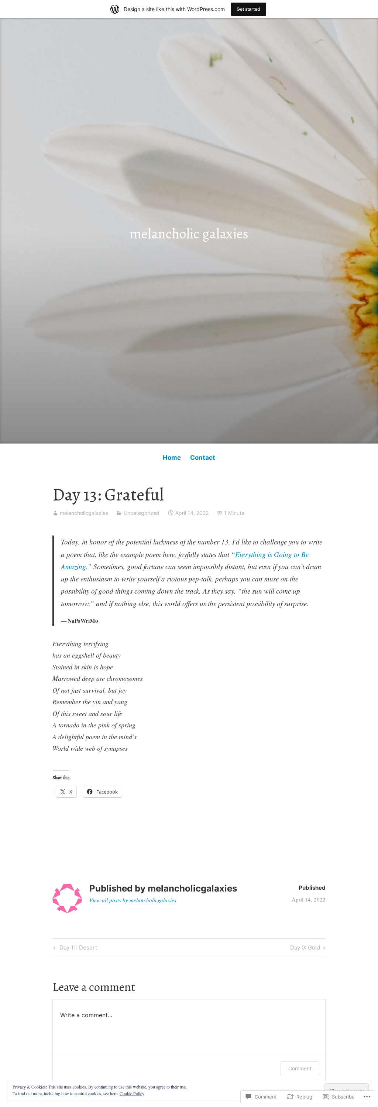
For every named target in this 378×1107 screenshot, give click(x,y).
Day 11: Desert (74, 949)
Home (172, 457)
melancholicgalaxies (84, 513)
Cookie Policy (132, 1093)
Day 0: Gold (305, 949)
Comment (300, 1068)
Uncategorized (141, 513)
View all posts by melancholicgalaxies (132, 900)
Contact (202, 457)
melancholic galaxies (189, 233)
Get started (248, 9)
